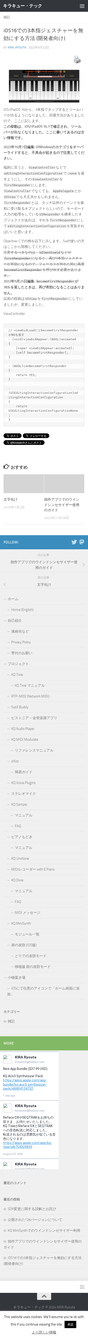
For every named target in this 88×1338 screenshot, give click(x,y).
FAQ (18, 826)
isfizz (15, 761)
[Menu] (82, 6)
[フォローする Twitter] (74, 542)
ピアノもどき (21, 837)
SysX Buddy (19, 707)
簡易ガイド (23, 772)
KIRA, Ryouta (17, 47)
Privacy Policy (21, 642)
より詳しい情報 (44, 1332)
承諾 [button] (70, 1324)
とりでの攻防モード (30, 956)
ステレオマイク (23, 794)
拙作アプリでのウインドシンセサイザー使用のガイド (61, 504)
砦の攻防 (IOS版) (24, 945)
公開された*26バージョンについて (35, 1220)
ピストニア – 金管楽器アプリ (34, 718)
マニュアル (23, 815)
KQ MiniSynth (21, 923)
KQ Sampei (19, 804)
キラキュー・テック (22, 5)
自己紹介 (15, 620)
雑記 (7, 17)
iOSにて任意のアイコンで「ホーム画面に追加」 (43, 991)
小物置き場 (16, 977)
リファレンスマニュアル (34, 750)
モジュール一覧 (27, 934)
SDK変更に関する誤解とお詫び (32, 1209)
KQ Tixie (17, 675)
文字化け (11, 499)
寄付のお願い (21, 653)
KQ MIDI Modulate (24, 739)
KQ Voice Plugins (23, 783)
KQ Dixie (17, 880)
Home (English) (22, 610)
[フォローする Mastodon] (81, 542)
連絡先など (20, 631)
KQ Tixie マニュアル (30, 685)
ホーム (13, 599)
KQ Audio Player (22, 729)
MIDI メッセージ (27, 912)
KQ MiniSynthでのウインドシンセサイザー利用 (44, 1230)
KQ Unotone (20, 858)
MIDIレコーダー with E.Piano (33, 869)
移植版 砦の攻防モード (33, 967)
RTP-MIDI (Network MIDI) (30, 696)
